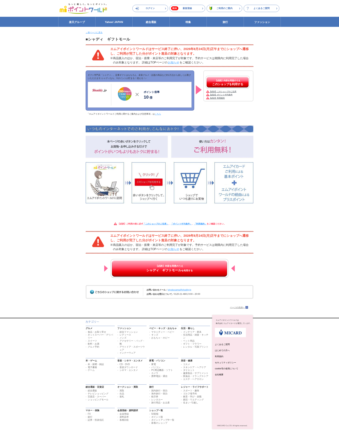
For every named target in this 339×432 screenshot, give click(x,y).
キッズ (154, 334)
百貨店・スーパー (97, 396)
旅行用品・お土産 (160, 402)
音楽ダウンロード (129, 367)
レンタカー (157, 399)
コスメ (186, 364)
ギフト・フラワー (192, 343)
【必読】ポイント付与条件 (221, 95)
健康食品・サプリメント (195, 373)
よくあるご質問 (262, 8)
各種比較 (124, 420)
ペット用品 (189, 340)
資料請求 (124, 417)
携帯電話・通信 (159, 376)
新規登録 (187, 8)
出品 (122, 393)
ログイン (150, 8)
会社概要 (219, 374)
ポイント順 (157, 417)
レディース (125, 334)
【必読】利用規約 (217, 98)
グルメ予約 (93, 346)
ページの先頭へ (237, 307)
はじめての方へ (222, 350)
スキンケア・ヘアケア (194, 367)
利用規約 (219, 356)
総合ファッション (129, 332)
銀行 (90, 417)
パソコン (155, 367)
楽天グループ (77, 21)
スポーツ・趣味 (191, 390)
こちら (158, 114)
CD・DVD (125, 364)
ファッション (262, 21)
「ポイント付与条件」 (181, 224)
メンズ (123, 337)
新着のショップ (159, 423)
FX (89, 414)
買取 (122, 390)
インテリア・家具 (192, 332)
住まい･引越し (190, 402)
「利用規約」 (200, 224)
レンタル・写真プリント (195, 346)
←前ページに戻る (94, 32)
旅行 (225, 21)
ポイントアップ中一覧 (162, 420)
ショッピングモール (98, 399)
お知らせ (173, 62)
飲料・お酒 (93, 343)
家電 (153, 364)
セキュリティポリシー (225, 362)
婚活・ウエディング (193, 399)
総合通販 (151, 21)
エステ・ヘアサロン (193, 379)
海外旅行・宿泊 (159, 393)
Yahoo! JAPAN (114, 21)
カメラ (154, 373)
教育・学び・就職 (192, 396)
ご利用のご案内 (224, 8)
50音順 (154, 414)
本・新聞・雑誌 (96, 364)
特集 (188, 21)
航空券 (154, 396)
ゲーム (91, 370)
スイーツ (92, 340)
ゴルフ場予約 (190, 393)
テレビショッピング (98, 393)
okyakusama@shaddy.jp (179, 290)
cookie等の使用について (226, 368)
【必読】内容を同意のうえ (227, 82)
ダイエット (189, 370)
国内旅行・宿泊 (159, 390)
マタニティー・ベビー (162, 332)
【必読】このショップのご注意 (222, 91)
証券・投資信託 (96, 420)
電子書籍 (92, 367)
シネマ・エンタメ (129, 370)
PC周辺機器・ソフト (162, 370)
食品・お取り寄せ (97, 332)
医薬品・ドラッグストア (195, 376)
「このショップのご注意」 (156, 224)
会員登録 (124, 414)
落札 (122, 396)
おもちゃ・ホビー (160, 337)
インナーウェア (128, 352)
